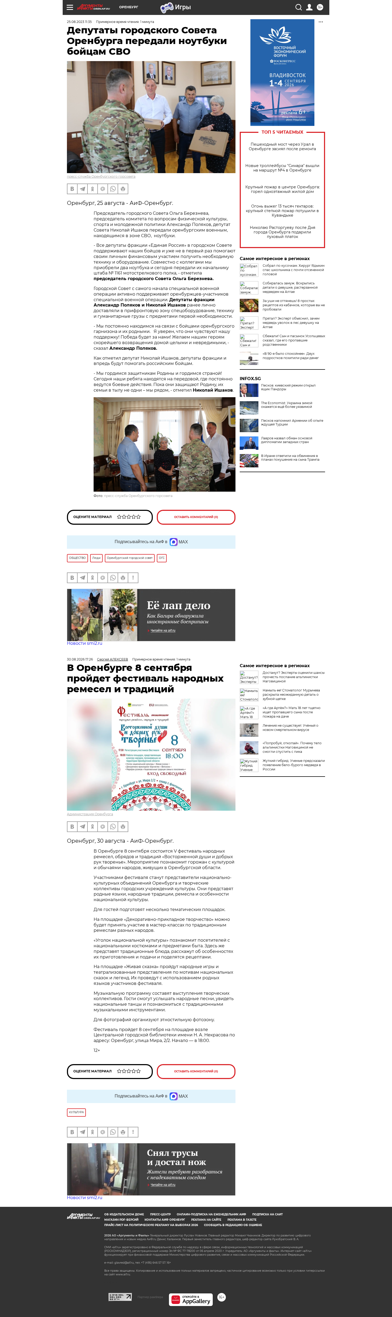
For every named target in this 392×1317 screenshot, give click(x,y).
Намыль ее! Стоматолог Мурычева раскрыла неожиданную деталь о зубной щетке (291, 694)
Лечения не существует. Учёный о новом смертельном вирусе (290, 727)
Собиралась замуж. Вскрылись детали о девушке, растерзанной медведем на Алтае (290, 287)
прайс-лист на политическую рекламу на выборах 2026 (151, 1225)
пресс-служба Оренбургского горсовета (101, 176)
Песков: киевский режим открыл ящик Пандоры (288, 387)
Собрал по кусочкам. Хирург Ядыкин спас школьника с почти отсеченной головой (294, 270)
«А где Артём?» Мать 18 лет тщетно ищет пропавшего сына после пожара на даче (292, 712)
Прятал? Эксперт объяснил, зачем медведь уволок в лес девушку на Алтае (291, 322)
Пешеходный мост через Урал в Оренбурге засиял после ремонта (282, 146)
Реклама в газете (242, 1219)
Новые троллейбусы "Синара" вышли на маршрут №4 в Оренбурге (282, 168)
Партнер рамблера (150, 1297)
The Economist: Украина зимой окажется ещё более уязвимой (286, 405)
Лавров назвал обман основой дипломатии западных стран (286, 440)
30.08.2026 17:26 (80, 659)
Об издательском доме (124, 1214)
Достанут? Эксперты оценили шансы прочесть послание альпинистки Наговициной (294, 677)
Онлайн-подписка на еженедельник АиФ (211, 1214)
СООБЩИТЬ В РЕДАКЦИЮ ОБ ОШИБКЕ (233, 1225)
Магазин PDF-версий (121, 1219)
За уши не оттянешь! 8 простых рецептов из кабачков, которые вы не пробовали (294, 305)
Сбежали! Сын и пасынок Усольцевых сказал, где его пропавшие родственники (294, 340)
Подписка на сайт (267, 1214)
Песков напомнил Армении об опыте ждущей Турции (292, 422)
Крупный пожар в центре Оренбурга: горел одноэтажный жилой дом (282, 189)
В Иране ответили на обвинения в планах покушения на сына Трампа (290, 457)
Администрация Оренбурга (90, 814)
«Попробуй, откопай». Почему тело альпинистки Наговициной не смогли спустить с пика (292, 747)
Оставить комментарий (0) (196, 517)
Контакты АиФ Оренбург (165, 1219)
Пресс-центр (160, 1214)
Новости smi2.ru (84, 643)
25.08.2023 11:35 (79, 22)
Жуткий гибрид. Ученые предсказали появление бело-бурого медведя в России (294, 765)
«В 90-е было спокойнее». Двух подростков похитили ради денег (291, 356)
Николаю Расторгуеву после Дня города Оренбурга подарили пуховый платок (282, 232)
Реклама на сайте (206, 1219)
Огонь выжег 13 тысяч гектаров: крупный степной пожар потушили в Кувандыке (282, 211)
